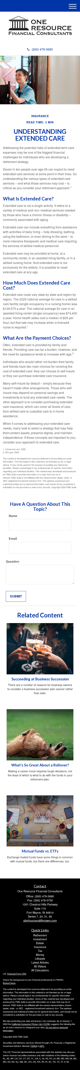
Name (13, 516)
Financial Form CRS (16, 973)
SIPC (41, 1045)
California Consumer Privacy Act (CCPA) (31, 1024)
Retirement (40, 935)
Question (12, 561)
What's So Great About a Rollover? (40, 765)
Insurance (40, 947)
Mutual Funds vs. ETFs (40, 851)
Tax (40, 951)
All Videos (40, 966)
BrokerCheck (9, 983)
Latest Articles (40, 962)
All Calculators (40, 970)
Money (40, 955)
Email (13, 538)
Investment (40, 939)
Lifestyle (40, 958)
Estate (40, 943)
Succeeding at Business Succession (40, 679)
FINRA (33, 1045)
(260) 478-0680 (42, 49)
